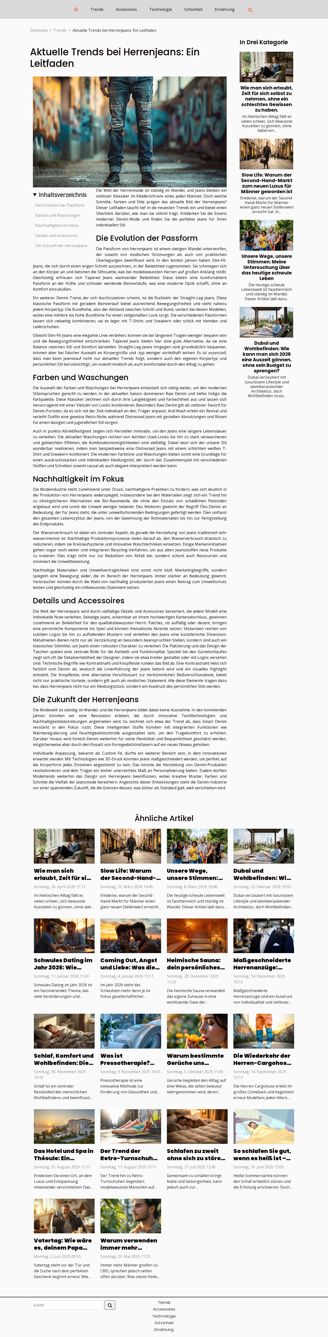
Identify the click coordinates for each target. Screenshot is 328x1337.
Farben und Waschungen (57, 215)
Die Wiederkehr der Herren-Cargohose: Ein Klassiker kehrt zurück (262, 1066)
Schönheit (193, 9)
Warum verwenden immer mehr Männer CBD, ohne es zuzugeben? (128, 1251)
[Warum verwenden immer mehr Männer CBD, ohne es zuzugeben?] (130, 1215)
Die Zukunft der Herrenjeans (61, 245)
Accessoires (126, 9)
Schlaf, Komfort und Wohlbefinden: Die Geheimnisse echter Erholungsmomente (64, 1066)
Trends (97, 9)
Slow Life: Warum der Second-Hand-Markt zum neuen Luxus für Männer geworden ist (266, 183)
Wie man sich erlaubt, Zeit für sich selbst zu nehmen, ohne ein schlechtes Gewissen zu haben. (266, 99)
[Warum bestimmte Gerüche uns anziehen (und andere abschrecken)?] (197, 1030)
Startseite (39, 30)
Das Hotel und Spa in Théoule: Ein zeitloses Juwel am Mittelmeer (63, 1162)
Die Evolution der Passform (60, 205)
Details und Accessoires (56, 235)
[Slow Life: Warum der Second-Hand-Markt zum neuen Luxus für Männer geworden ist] (266, 154)
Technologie (160, 9)
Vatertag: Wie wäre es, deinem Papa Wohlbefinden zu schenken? (63, 1251)
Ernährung (225, 9)
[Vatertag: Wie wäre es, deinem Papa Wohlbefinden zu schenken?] (64, 1215)
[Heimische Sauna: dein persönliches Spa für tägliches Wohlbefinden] (197, 935)
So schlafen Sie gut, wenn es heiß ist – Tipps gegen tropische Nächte (262, 1162)
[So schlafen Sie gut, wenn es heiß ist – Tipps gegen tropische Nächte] (263, 1126)
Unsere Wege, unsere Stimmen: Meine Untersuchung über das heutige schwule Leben (267, 267)
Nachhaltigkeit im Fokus (57, 225)
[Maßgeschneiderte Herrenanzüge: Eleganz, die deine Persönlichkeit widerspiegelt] (263, 935)
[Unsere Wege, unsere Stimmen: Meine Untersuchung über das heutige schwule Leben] (266, 235)
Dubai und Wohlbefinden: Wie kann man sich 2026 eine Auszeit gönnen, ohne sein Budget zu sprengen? (267, 357)
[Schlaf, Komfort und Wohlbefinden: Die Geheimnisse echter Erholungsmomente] (64, 1030)
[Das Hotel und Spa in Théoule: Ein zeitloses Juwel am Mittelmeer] (64, 1126)
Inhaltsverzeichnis (63, 194)
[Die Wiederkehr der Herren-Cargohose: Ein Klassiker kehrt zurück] (263, 1030)
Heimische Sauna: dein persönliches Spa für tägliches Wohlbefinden (194, 971)
